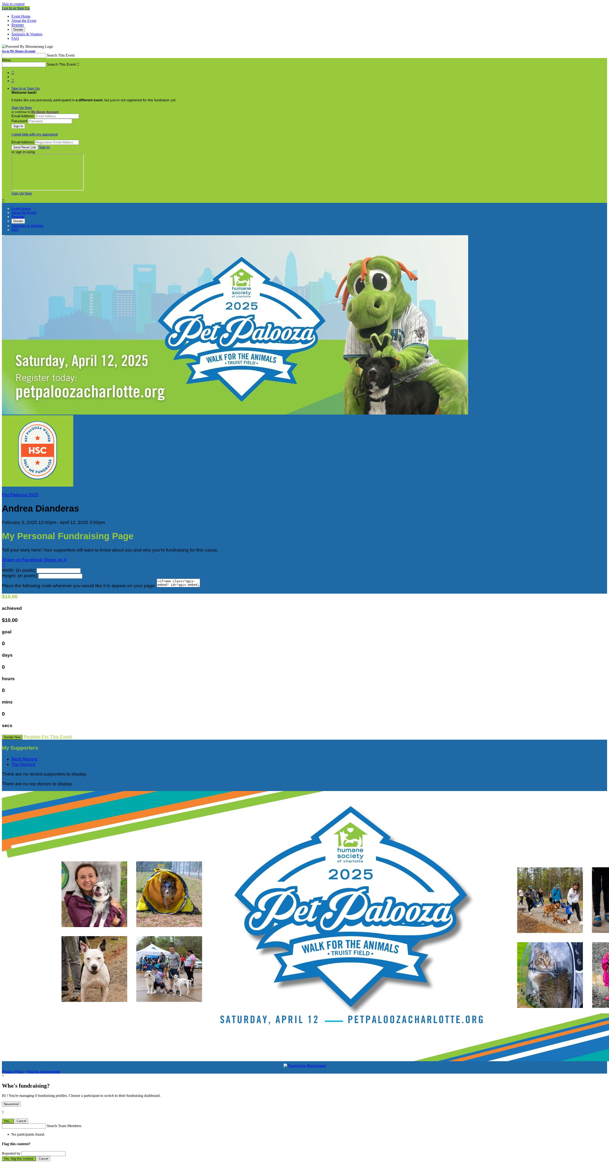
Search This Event (60, 55)
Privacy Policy (13, 1072)
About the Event (23, 21)
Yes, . (8, 1121)
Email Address (22, 116)
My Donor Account (45, 112)
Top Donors (23, 764)
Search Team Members (64, 1126)
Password (19, 121)
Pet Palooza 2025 (20, 494)
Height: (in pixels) (19, 575)
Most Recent (24, 759)
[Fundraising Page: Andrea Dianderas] (37, 485)
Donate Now (12, 737)
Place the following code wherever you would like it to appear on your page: (79, 585)
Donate (18, 29)
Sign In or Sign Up (25, 88)
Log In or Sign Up (16, 8)
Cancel (21, 1121)
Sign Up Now (21, 108)
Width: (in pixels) (18, 570)
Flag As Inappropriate (43, 1072)
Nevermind (11, 1104)
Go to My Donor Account (18, 51)
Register (17, 25)
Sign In (44, 147)
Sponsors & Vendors (26, 34)
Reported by (11, 1153)
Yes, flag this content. (19, 1158)
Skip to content (13, 4)
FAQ (15, 38)
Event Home (20, 16)
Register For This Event (48, 736)
